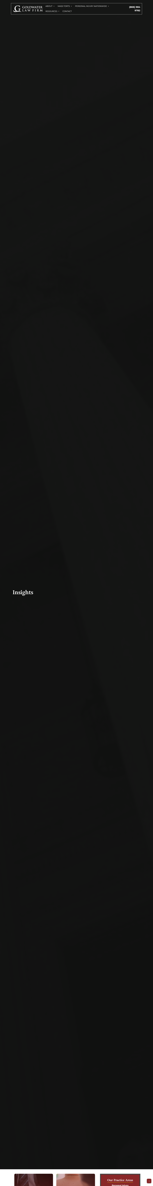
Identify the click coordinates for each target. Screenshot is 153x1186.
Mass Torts (64, 6)
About (48, 6)
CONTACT (67, 11)
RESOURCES (51, 11)
